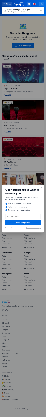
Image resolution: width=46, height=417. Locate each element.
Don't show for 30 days (33, 228)
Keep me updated (23, 223)
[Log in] (42, 4)
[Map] (29, 4)
